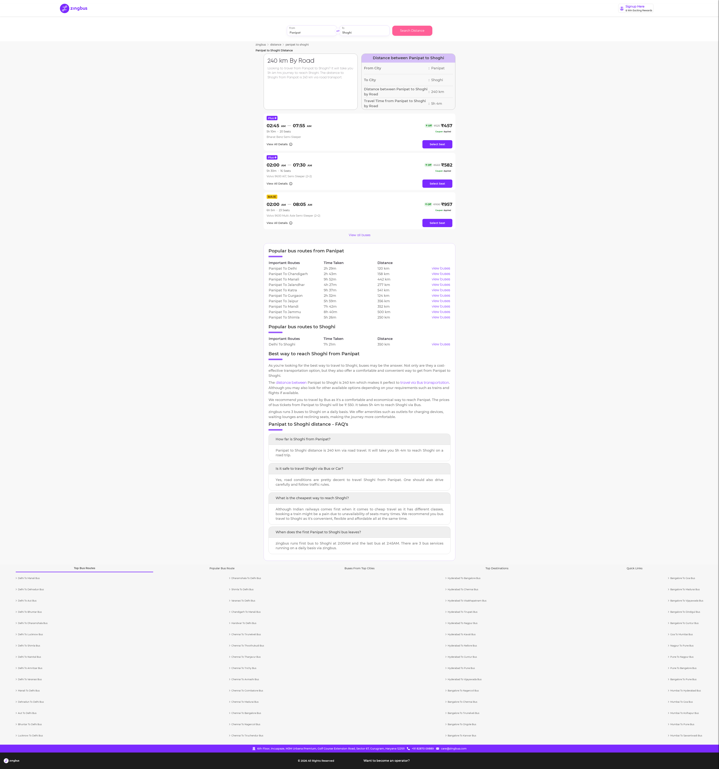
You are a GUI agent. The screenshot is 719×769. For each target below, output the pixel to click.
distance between (291, 382)
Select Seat (437, 144)
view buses (441, 268)
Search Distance (412, 30)
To (343, 28)
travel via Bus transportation (424, 382)
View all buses (359, 235)
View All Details (277, 144)
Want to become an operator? (386, 760)
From (292, 28)
